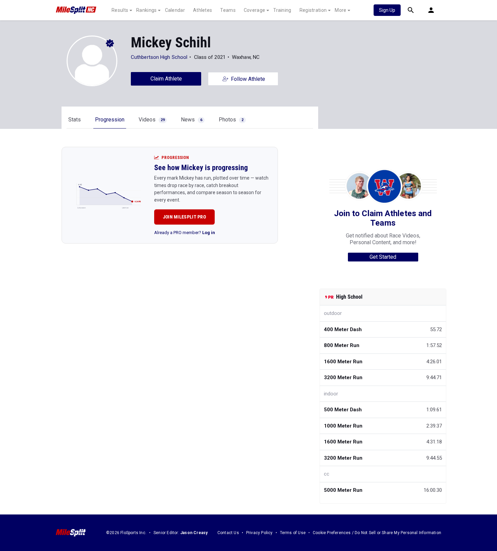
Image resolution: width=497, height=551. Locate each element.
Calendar (175, 10)
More (340, 10)
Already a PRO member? (184, 232)
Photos (231, 119)
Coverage (254, 10)
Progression (109, 119)
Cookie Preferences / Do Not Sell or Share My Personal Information (377, 532)
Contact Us (228, 532)
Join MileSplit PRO (184, 217)
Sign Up (387, 10)
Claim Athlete (166, 78)
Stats (74, 119)
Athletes (202, 10)
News (191, 119)
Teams (228, 10)
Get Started (383, 257)
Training (282, 10)
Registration (313, 10)
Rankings (146, 10)
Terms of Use (293, 532)
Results (120, 10)
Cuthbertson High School (159, 57)
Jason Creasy (194, 532)
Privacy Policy (259, 532)
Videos (152, 119)
